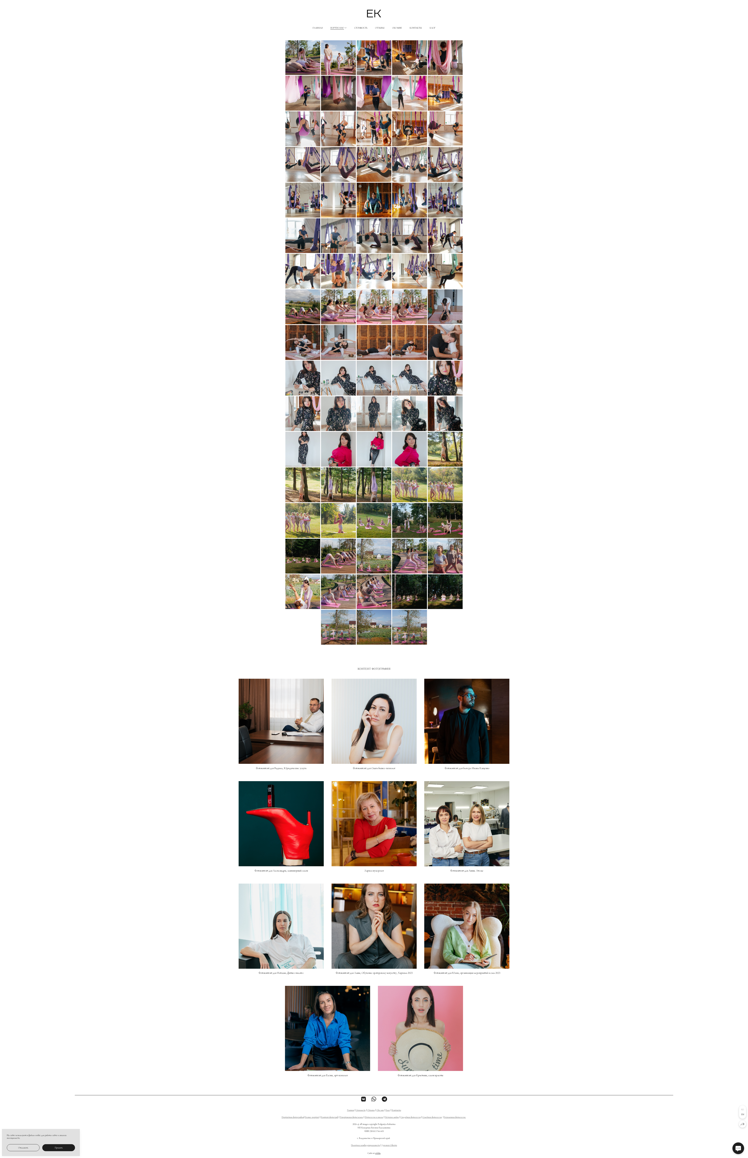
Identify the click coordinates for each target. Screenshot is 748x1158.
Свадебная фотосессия (411, 1117)
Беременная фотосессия (455, 1117)
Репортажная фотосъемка (351, 1117)
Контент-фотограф (329, 1117)
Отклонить (23, 1147)
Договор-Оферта (389, 1145)
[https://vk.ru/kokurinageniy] (363, 1099)
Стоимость (360, 27)
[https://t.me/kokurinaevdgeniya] (384, 1099)
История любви (392, 1117)
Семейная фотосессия (432, 1117)
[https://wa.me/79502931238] (373, 1099)
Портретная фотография (293, 1117)
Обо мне (397, 27)
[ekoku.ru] (374, 13)
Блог (432, 27)
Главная (318, 27)
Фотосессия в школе (374, 1117)
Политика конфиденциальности (365, 1145)
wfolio (378, 1153)
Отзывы (380, 27)
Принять (59, 1147)
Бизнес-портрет (312, 1117)
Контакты (416, 27)
